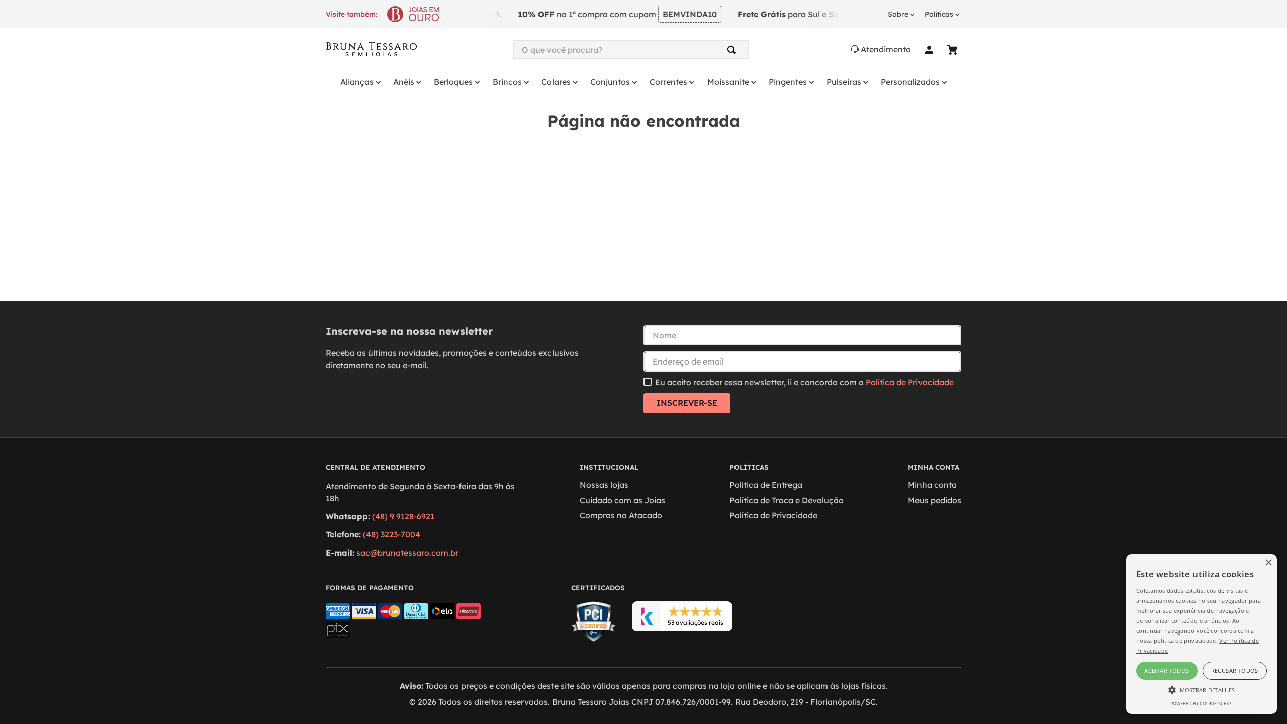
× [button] (1268, 563)
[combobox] (631, 49)
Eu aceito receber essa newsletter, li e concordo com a (804, 382)
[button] (1201, 689)
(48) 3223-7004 (391, 534)
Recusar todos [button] (1234, 670)
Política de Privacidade (910, 382)
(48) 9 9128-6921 (403, 516)
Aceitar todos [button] (1166, 670)
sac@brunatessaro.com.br (407, 553)
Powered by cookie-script (1201, 703)
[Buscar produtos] (733, 49)
